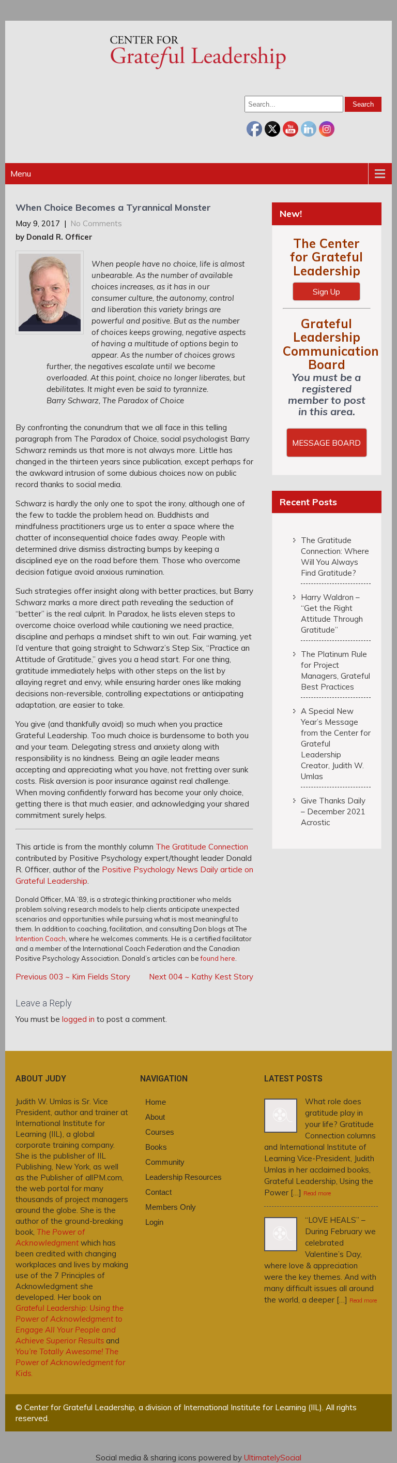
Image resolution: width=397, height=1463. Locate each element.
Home (155, 1102)
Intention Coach (41, 938)
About (155, 1117)
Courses (159, 1132)
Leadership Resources (183, 1177)
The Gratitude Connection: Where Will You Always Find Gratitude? (335, 556)
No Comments (96, 223)
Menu (20, 173)
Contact (158, 1192)
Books (156, 1147)
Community (165, 1162)
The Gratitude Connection (202, 847)
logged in (78, 1019)
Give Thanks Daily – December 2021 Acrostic (333, 811)
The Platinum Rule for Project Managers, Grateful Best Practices (335, 670)
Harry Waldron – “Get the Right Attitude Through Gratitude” (332, 613)
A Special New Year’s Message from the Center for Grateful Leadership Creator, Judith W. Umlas (336, 743)
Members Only (170, 1207)
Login (154, 1222)
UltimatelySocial (272, 1457)
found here (218, 958)
